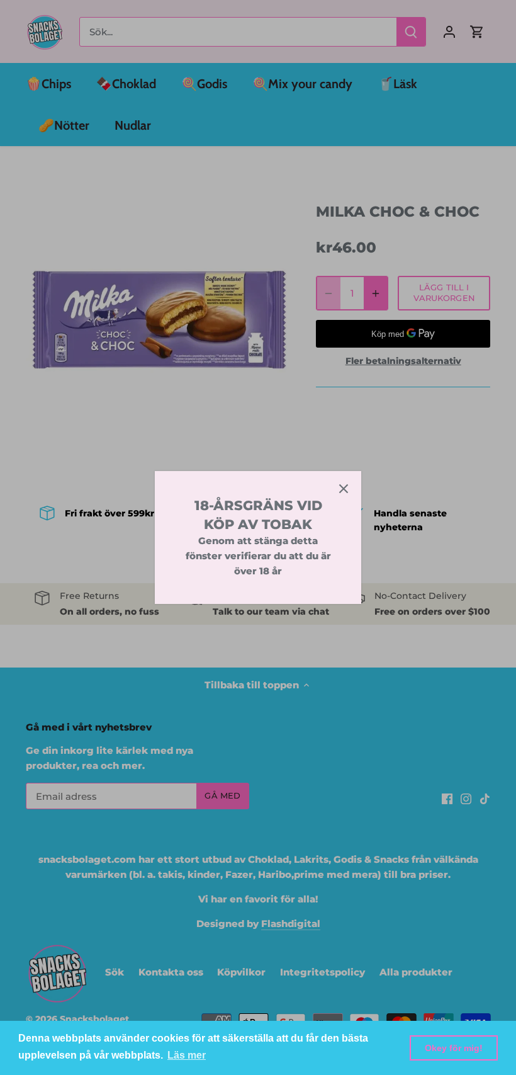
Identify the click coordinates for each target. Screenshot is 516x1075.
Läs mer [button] (186, 1055)
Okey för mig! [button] (454, 1048)
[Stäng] (343, 489)
